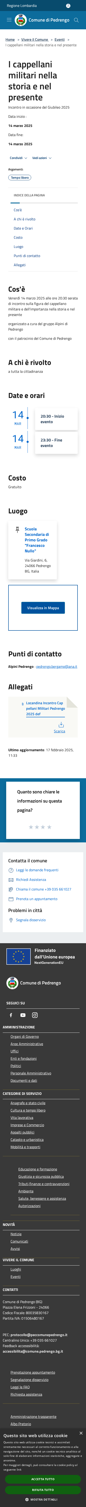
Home (10, 39)
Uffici (15, 1051)
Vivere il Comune (35, 39)
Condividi (16, 157)
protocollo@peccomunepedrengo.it (39, 1334)
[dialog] (43, 1467)
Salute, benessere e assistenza (42, 1198)
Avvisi (15, 1248)
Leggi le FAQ (20, 1387)
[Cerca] (76, 20)
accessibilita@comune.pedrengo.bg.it (33, 1351)
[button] (43, 1499)
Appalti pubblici (22, 1132)
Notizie (16, 1234)
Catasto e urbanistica (27, 1139)
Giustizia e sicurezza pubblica (41, 1176)
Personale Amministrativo (31, 1073)
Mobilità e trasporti (25, 1147)
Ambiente (25, 1191)
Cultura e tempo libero (28, 1110)
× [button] (81, 1433)
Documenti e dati (24, 1080)
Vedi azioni (39, 157)
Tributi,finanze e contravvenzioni (43, 1183)
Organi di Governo (25, 1036)
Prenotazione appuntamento (33, 1372)
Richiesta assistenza (26, 1394)
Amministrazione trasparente (33, 1416)
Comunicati (19, 1241)
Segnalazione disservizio (29, 1379)
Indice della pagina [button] (29, 195)
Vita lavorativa (22, 1117)
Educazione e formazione (37, 1169)
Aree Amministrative (27, 1044)
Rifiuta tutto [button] (43, 1490)
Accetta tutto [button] (43, 1479)
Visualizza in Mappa (43, 608)
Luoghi (16, 1269)
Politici (16, 1066)
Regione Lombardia (22, 5)
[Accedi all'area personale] (68, 5)
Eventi (60, 39)
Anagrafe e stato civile (28, 1103)
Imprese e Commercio (27, 1125)
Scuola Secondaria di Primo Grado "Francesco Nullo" (37, 540)
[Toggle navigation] (9, 19)
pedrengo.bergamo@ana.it (56, 666)
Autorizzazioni (29, 1205)
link (19, 1469)
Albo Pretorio (21, 1424)
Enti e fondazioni (24, 1058)
